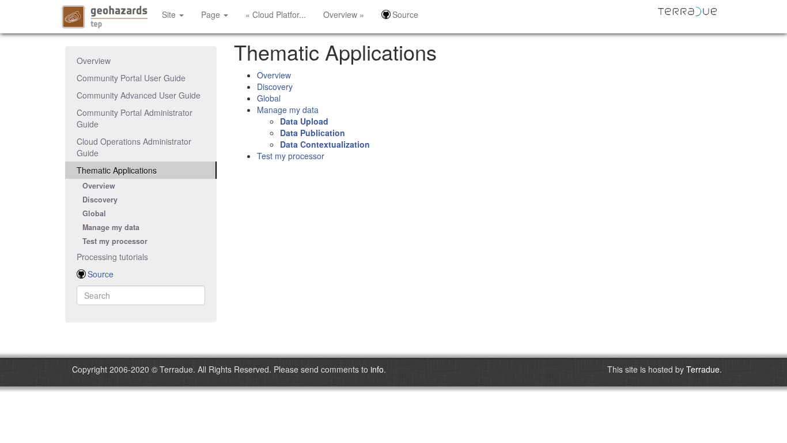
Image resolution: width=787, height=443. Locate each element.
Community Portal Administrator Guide (134, 118)
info (377, 369)
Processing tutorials (112, 256)
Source (405, 14)
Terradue (703, 369)
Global (94, 213)
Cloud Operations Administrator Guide (134, 147)
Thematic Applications (117, 170)
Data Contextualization (325, 144)
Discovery (100, 199)
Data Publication (312, 132)
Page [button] (211, 14)
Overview (94, 60)
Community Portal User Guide (131, 78)
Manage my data (110, 227)
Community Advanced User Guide (138, 95)
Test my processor (114, 241)
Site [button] (170, 14)
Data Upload (304, 121)
